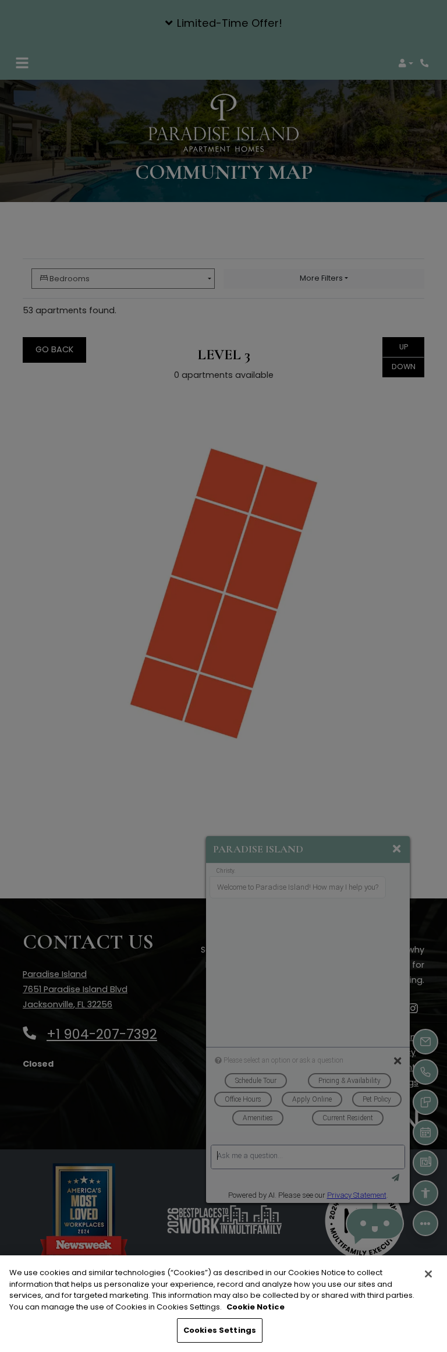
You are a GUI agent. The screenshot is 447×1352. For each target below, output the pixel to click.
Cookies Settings (219, 1330)
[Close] (428, 1274)
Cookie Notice (255, 1306)
